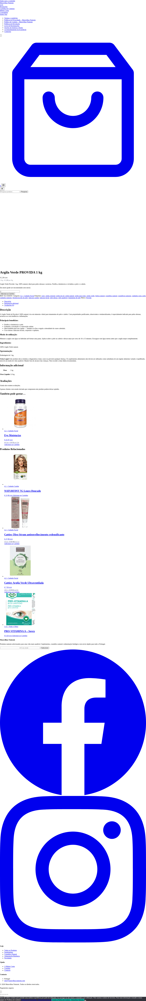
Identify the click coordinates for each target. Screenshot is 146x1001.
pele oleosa (54, 298)
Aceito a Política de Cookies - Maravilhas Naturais (68, 1000)
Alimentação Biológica (12, 956)
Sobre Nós (3, 14)
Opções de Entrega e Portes (13, 28)
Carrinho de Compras (7, 9)
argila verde (90, 296)
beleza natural (100, 296)
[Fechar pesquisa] (2, 189)
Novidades (8, 958)
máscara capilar (34, 298)
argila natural (69, 296)
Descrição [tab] (7, 301)
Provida (88, 298)
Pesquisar (24, 191)
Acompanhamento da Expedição (15, 30)
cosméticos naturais (124, 296)
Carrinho (7, 968)
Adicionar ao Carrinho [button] (11, 444)
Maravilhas (7, 3)
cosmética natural (111, 296)
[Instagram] (73, 942)
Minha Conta (4, 10)
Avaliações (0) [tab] (9, 305)
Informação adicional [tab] (11, 303)
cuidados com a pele (139, 296)
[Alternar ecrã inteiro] (3, 994)
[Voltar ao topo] (1, 992)
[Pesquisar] (1, 35)
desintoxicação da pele (20, 298)
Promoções (3, 7)
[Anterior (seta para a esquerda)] (1, 996)
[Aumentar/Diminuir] (1, 994)
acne (43, 296)
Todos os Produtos (10, 950)
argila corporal (50, 296)
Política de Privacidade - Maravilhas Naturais (36, 1000)
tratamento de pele (74, 298)
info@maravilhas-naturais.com (14, 981)
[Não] (85, 1000)
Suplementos (8, 952)
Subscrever (44, 648)
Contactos (7, 31)
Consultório (4, 12)
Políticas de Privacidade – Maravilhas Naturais (20, 20)
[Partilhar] (5, 994)
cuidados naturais (6, 298)
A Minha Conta (9, 966)
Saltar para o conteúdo (7, 1)
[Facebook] (73, 795)
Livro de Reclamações (11, 26)
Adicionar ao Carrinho (7, 294)
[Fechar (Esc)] (7, 994)
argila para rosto (80, 296)
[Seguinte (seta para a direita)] (3, 996)
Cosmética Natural (10, 954)
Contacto (7, 970)
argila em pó (60, 296)
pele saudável (62, 298)
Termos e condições (11, 18)
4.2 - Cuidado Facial (27, 296)
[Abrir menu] (3, 185)
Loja (1, 5)
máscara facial (44, 298)
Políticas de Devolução (12, 24)
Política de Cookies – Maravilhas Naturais (18, 22)
